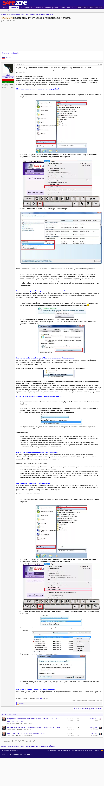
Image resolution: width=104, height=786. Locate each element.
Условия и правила (64, 751)
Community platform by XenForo (17, 754)
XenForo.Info (13, 756)
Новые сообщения (7, 11)
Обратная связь (52, 751)
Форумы (14, 7)
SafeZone (6, 751)
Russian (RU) (15, 751)
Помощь (97, 751)
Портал (5, 7)
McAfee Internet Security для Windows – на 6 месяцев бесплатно (34, 727)
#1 (101, 64)
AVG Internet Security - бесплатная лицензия (26, 733)
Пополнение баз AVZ (68, 7)
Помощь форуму (51, 7)
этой (40, 698)
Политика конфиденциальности (82, 751)
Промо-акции (27, 723)
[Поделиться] (98, 64)
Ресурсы (38, 7)
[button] (31, 7)
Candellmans (11, 723)
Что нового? (25, 7)
